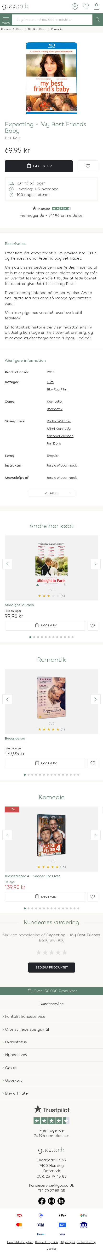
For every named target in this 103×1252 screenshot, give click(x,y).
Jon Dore (54, 443)
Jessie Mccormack (62, 465)
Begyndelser (15, 738)
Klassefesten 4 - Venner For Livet (32, 876)
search (98, 19)
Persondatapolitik (46, 1242)
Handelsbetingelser (20, 1242)
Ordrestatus (16, 1042)
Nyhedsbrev (16, 1054)
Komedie (54, 401)
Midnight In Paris (19, 605)
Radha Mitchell (59, 421)
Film (50, 382)
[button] (7, 564)
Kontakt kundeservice (25, 1016)
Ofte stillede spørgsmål (27, 1029)
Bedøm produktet (51, 967)
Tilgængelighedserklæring (78, 1242)
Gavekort (13, 1080)
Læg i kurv (39, 165)
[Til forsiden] (15, 6)
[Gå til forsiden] (51, 1149)
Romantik (55, 409)
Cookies (52, 1249)
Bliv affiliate (16, 1093)
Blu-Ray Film (57, 389)
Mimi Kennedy (59, 428)
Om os (11, 1067)
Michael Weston (60, 436)
